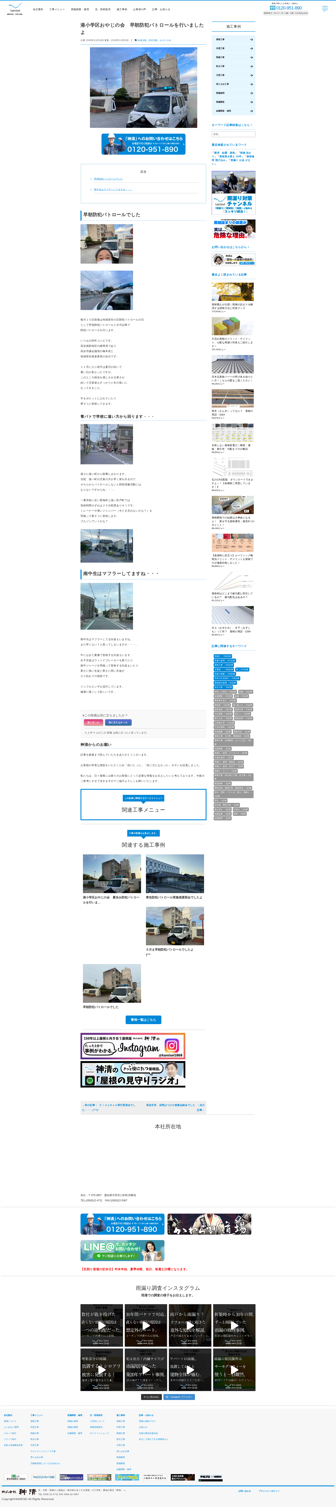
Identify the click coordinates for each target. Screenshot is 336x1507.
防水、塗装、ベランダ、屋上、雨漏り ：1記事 (233, 794)
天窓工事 (220, 75)
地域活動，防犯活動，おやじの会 (154, 40)
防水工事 (220, 66)
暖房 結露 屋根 (224, 152)
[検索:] (233, 134)
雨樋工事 (220, 57)
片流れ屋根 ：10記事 (224, 727)
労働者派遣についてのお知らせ (45, 1463)
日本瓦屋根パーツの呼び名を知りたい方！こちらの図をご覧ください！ (232, 378)
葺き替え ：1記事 (223, 809)
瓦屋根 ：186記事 (224, 669)
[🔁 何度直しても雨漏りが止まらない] (234, 1369)
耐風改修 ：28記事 (223, 709)
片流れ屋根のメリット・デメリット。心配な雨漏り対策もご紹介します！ (232, 342)
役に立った (94, 722)
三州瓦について (97, 1421)
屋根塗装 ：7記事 (242, 732)
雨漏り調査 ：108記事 (225, 674)
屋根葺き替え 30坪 (230, 156)
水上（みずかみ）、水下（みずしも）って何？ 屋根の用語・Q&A (232, 629)
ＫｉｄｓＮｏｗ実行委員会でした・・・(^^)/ (109, 1107)
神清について (10, 1421)
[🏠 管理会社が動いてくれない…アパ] (190, 1369)
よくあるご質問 (11, 1427)
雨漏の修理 (73, 1421)
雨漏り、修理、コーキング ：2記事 (231, 753)
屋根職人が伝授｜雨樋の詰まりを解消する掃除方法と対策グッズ (232, 306)
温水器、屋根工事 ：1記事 (227, 805)
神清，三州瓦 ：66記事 (225, 692)
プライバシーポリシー (269, 1491)
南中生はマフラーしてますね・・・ (113, 189)
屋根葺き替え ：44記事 (225, 700)
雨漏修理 (220, 93)
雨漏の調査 (73, 1427)
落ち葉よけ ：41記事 (242, 705)
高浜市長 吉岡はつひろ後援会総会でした (171, 1105)
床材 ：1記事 (240, 814)
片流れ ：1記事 (241, 809)
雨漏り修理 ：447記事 (225, 660)
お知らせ (143, 1427)
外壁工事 (220, 48)
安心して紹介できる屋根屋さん (153, 1439)
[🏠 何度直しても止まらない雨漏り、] (101, 1369)
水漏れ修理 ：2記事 (224, 757)
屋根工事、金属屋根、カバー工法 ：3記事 (233, 742)
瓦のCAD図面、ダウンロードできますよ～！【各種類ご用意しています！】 (232, 483)
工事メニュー (57, 9)
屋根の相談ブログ (147, 1421)
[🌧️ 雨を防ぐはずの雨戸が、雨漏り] (190, 1325)
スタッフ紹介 (10, 1433)
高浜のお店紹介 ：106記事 (227, 678)
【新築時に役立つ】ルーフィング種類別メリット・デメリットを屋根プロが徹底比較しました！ (232, 559)
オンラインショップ (99, 1433)
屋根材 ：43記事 (222, 705)
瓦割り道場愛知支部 (13, 1445)
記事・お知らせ (161, 9)
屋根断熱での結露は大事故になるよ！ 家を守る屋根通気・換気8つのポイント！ (233, 521)
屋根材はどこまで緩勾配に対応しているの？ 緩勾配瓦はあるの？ (232, 595)
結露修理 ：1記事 (223, 818)
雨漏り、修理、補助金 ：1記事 (229, 762)
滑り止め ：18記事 (223, 718)
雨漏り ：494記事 (223, 656)
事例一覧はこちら (143, 1019)
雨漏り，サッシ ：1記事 (226, 771)
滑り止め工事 (222, 84)
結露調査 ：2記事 (223, 749)
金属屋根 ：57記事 (223, 696)
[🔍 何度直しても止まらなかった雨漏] (101, 1325)
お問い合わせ (244, 1491)
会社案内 (38, 9)
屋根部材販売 (96, 1427)
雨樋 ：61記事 (245, 692)
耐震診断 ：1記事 (223, 783)
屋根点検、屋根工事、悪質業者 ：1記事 (233, 788)
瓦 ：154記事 (242, 669)
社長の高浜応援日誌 (148, 1433)
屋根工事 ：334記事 (224, 665)
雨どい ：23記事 (242, 714)
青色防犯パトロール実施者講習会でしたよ (174, 897)
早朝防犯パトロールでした (108, 179)
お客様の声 (139, 9)
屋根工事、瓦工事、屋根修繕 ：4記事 (232, 736)
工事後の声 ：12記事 (224, 723)
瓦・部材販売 (103, 9)
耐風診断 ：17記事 (243, 718)
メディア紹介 (10, 1439)
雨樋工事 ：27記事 (243, 709)
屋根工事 (220, 39)
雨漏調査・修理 (80, 9)
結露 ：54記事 (241, 696)
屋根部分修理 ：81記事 (225, 683)
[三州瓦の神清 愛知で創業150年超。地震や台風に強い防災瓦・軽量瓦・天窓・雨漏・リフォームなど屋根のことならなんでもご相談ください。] (19, 1494)
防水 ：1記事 (221, 800)
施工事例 (122, 9)
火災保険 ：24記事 (223, 714)
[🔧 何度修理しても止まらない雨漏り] (146, 1369)
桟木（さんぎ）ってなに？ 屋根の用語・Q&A (232, 413)
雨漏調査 (220, 102)
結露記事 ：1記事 (223, 814)
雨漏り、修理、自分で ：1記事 (229, 766)
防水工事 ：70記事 (223, 687)
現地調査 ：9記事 (223, 732)
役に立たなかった (118, 722)
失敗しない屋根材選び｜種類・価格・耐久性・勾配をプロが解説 (231, 447)
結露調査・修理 (223, 111)
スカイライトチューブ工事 (43, 1451)
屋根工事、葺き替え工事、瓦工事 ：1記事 (233, 777)
